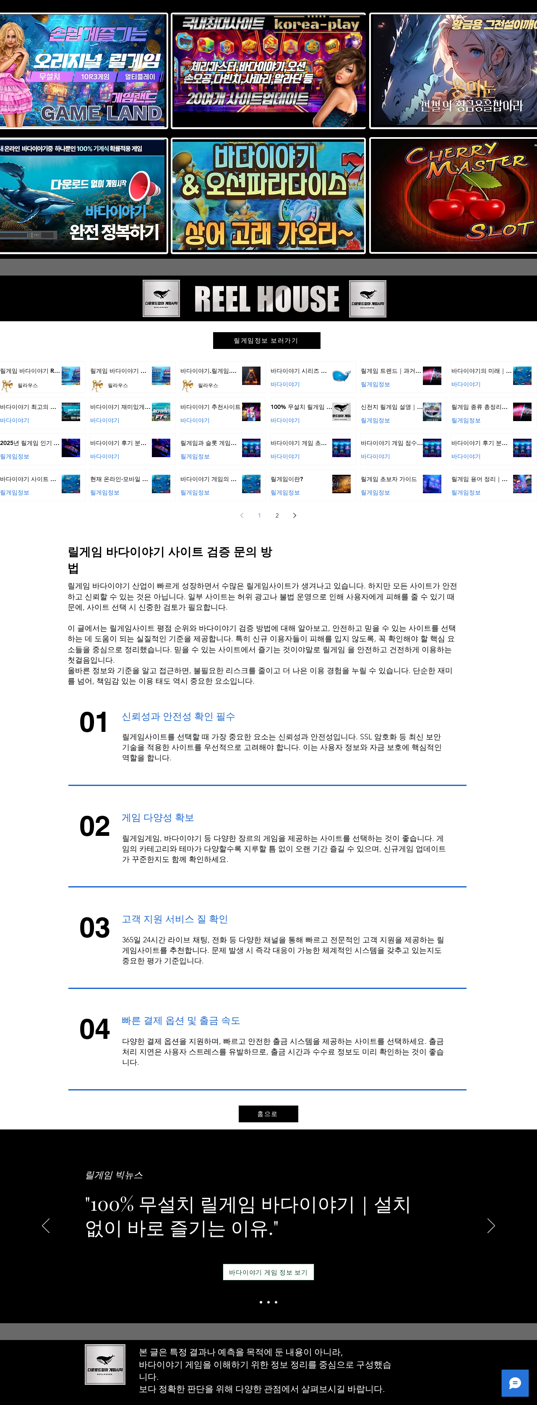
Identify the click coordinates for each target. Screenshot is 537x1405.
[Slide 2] (268, 1302)
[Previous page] (242, 515)
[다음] (491, 1226)
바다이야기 (285, 384)
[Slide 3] (276, 1302)
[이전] (46, 1226)
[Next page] (294, 515)
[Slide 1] (261, 1302)
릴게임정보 (375, 384)
